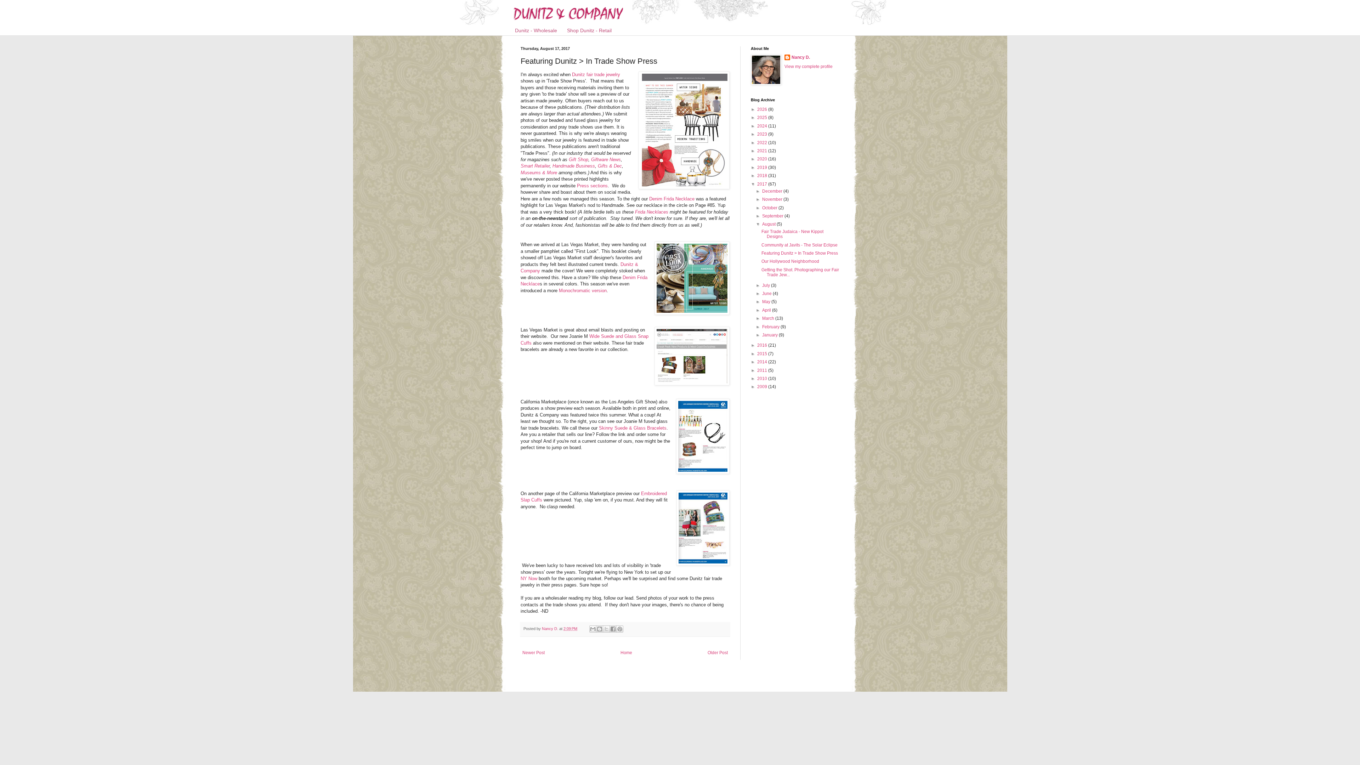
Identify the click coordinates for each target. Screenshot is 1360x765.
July (766, 285)
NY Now (529, 578)
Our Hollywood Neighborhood (790, 261)
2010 (762, 378)
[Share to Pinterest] (619, 629)
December (772, 191)
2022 (762, 142)
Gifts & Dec (610, 166)
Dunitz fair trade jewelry (596, 74)
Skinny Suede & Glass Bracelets (633, 428)
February (771, 326)
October (770, 207)
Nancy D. (801, 57)
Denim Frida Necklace (672, 199)
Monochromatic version (583, 290)
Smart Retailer (535, 166)
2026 (762, 109)
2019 (762, 167)
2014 (762, 361)
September (773, 216)
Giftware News (606, 159)
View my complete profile (808, 66)
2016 (762, 345)
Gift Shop (578, 159)
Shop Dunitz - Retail (589, 30)
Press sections (592, 185)
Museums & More (539, 172)
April (767, 310)
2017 (762, 184)
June (767, 293)
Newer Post (533, 652)
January (770, 335)
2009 (762, 386)
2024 (762, 126)
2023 (762, 134)
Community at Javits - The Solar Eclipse (799, 245)
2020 (762, 159)
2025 (762, 117)
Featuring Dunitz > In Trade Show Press (799, 253)
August (769, 224)
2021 (762, 150)
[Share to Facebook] (613, 629)
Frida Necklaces (651, 212)
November (772, 199)
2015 (762, 353)
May (766, 301)
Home (626, 652)
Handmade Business (573, 166)
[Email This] (592, 629)
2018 (762, 175)
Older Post (718, 652)
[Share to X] (606, 629)
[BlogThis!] (599, 629)
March (768, 318)
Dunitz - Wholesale (536, 30)
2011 (762, 370)
